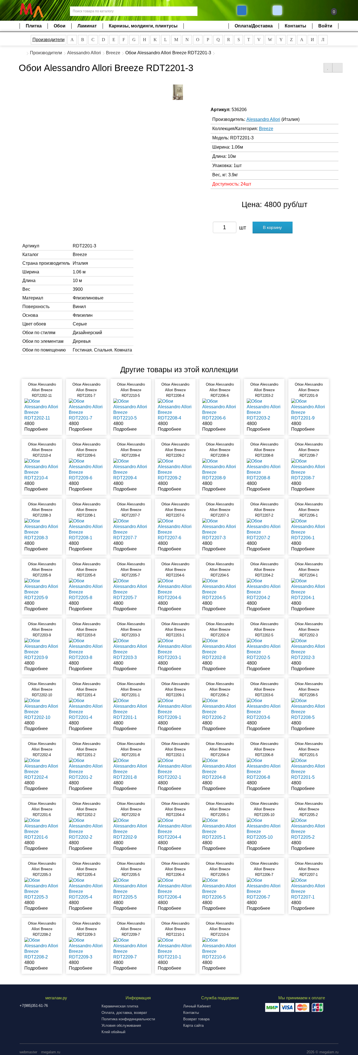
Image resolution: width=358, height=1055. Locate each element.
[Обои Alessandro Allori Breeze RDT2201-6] (41, 828)
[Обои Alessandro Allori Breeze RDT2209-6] (86, 469)
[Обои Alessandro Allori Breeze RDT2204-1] (308, 589)
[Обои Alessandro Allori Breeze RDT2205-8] (86, 589)
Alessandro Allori (84, 52)
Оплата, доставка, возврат (124, 1013)
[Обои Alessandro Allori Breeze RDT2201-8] (130, 768)
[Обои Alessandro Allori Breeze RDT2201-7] (86, 409)
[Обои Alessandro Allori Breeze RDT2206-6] (219, 409)
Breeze (113, 52)
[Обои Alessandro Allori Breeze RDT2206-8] (264, 768)
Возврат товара (196, 1019)
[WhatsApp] (278, 10)
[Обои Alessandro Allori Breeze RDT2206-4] (175, 888)
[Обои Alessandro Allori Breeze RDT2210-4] (41, 469)
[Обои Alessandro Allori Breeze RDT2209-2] (175, 469)
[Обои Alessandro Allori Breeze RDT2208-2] (41, 948)
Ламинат (87, 26)
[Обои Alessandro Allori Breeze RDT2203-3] (130, 648)
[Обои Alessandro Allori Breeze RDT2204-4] (175, 828)
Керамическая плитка (120, 1006)
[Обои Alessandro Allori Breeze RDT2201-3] (178, 92)
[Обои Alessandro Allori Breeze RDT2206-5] (219, 888)
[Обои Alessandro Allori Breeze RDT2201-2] (86, 768)
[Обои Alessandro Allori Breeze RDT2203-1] (175, 648)
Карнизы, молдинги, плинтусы (143, 26)
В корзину (272, 227)
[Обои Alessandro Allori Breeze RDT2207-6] (175, 529)
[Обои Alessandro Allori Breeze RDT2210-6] (219, 948)
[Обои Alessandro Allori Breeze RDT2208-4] (175, 409)
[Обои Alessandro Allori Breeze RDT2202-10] (41, 708)
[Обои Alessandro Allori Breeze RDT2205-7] (130, 589)
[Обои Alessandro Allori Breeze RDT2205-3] (41, 888)
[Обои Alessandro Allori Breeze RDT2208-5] (308, 708)
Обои (59, 26)
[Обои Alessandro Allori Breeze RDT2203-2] (264, 409)
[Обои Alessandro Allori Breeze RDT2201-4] (86, 708)
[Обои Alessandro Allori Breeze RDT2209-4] (130, 469)
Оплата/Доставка (254, 26)
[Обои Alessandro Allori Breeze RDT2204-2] (264, 589)
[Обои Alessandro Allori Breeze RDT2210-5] (130, 409)
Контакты (295, 26)
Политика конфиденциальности (128, 1019)
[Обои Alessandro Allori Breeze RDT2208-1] (86, 529)
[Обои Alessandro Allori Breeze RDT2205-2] (308, 828)
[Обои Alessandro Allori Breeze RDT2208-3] (41, 529)
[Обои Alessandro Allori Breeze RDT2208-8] (264, 469)
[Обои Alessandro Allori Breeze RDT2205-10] (264, 828)
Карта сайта (193, 1025)
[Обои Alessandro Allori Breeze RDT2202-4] (41, 768)
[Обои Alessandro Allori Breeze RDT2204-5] (219, 589)
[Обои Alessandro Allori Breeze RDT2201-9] (308, 409)
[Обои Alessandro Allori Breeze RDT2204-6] (175, 589)
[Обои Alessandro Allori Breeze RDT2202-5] (264, 648)
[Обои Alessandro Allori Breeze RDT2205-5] (130, 888)
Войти (325, 26)
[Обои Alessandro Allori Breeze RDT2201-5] (308, 768)
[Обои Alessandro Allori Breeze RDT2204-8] (219, 768)
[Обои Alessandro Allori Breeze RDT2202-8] (219, 648)
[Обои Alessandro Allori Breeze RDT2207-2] (264, 529)
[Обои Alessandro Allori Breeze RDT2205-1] (219, 828)
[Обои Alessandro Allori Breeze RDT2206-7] (264, 888)
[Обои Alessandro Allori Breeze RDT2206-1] (308, 529)
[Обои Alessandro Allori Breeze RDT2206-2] (219, 708)
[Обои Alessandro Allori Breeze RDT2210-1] (175, 948)
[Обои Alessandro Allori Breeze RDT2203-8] (86, 648)
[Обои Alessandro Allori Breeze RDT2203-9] (41, 648)
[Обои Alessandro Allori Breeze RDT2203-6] (264, 708)
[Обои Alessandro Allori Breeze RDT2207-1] (308, 888)
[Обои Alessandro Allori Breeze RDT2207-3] (219, 529)
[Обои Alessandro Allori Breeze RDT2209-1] (175, 708)
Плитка (34, 26)
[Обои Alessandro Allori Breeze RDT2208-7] (308, 469)
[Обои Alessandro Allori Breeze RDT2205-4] (86, 888)
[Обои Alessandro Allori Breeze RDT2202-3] (308, 648)
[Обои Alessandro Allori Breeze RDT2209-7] (130, 948)
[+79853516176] (241, 10)
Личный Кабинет (197, 1006)
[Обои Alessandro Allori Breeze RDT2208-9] (219, 469)
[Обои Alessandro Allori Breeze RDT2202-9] (130, 828)
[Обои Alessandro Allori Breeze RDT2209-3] (86, 948)
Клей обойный (113, 1032)
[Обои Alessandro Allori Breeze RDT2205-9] (41, 589)
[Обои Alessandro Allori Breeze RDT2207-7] (130, 529)
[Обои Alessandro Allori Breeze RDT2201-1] (130, 708)
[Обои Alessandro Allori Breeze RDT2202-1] (175, 768)
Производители (48, 39)
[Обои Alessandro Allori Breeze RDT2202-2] (86, 828)
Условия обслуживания (121, 1025)
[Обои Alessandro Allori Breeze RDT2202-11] (41, 409)
